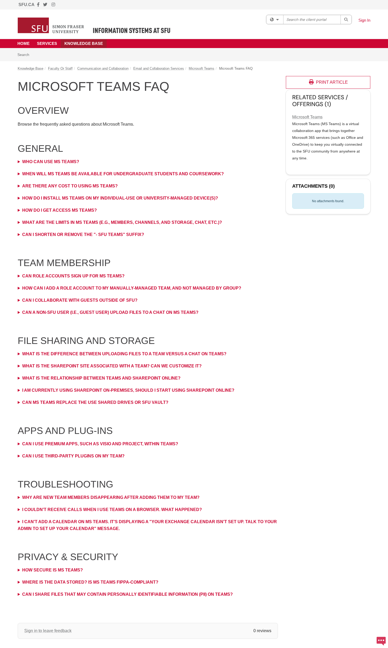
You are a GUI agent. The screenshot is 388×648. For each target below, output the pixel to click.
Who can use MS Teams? (50, 161)
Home (23, 43)
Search (25, 54)
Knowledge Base (83, 43)
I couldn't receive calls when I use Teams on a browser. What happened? (112, 509)
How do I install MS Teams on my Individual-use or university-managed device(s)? (120, 198)
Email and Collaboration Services (158, 68)
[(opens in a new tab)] (94, 25)
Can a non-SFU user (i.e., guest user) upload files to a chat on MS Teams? (110, 312)
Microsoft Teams (201, 68)
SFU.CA (26, 4)
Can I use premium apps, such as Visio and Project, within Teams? (100, 444)
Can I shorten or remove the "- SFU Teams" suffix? (83, 234)
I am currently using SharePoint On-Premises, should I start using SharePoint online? (128, 390)
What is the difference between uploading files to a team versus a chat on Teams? (124, 354)
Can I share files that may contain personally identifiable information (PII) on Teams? (127, 594)
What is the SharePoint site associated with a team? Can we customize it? (112, 366)
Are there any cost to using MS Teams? (70, 186)
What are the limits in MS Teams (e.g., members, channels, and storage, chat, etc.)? (122, 222)
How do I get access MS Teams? (59, 210)
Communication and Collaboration (103, 68)
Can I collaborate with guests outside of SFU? (80, 300)
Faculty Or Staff (60, 68)
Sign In (364, 20)
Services (47, 43)
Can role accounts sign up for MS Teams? (73, 276)
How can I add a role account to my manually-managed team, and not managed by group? (131, 288)
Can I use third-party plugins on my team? (73, 456)
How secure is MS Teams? (52, 570)
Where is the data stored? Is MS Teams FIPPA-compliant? (90, 582)
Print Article (331, 82)
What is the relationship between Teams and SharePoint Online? (101, 378)
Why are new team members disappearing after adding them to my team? (111, 497)
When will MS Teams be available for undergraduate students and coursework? (123, 174)
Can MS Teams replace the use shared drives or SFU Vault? (95, 402)
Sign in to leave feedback (48, 630)
